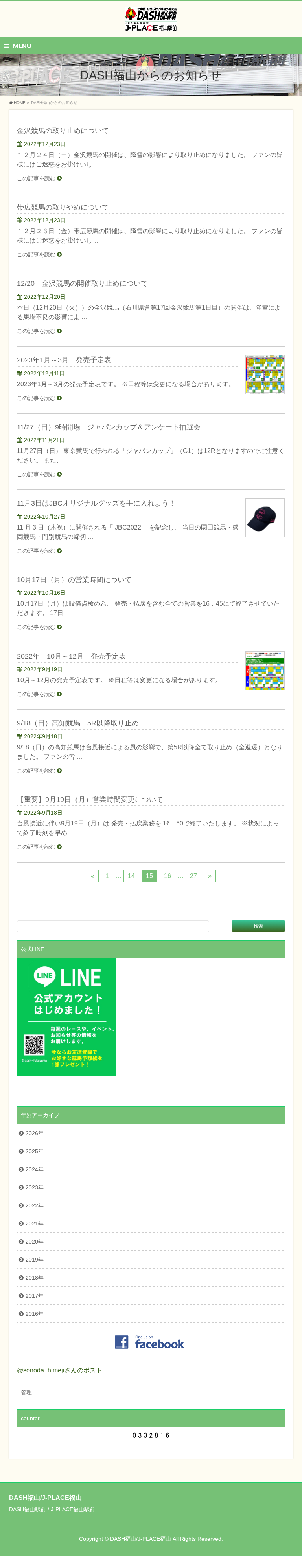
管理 (26, 1392)
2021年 (35, 1223)
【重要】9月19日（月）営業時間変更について (90, 799)
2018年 (35, 1278)
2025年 (35, 1151)
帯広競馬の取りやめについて (63, 207)
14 (131, 876)
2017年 (35, 1296)
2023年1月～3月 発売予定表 (64, 360)
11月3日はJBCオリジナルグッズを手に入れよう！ (96, 503)
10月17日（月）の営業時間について (74, 579)
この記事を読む (36, 178)
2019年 (35, 1259)
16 (167, 876)
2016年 (35, 1314)
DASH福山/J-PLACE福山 (140, 1539)
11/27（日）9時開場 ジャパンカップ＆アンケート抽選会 (109, 427)
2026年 (35, 1133)
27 (193, 876)
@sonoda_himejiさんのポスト (59, 1370)
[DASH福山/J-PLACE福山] (151, 21)
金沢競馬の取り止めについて (63, 130)
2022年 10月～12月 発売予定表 (71, 656)
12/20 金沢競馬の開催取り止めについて (82, 283)
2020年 (35, 1241)
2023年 (35, 1187)
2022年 (35, 1205)
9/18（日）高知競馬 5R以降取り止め (78, 723)
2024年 (35, 1169)
